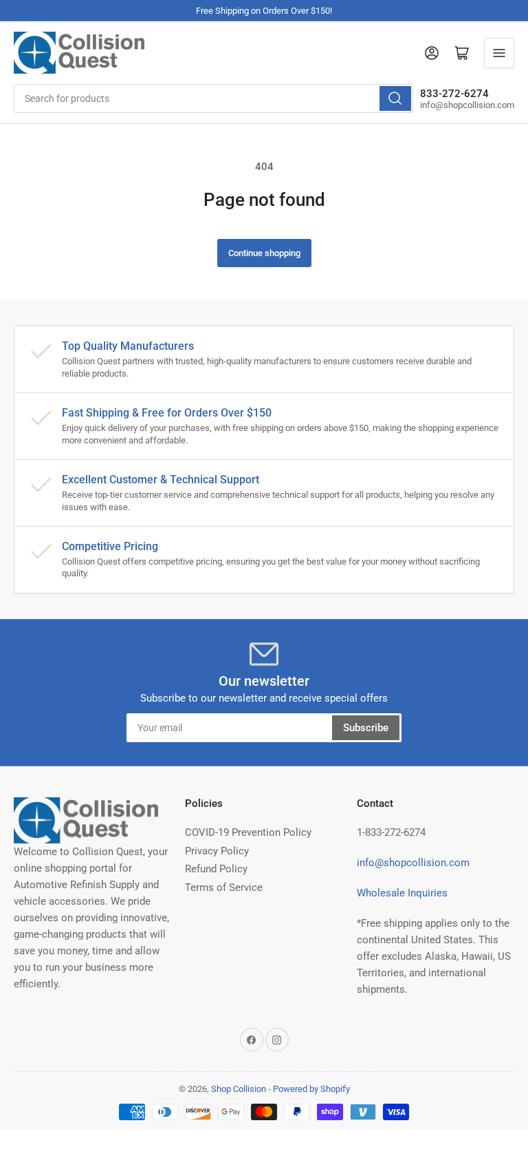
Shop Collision (238, 1089)
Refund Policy (216, 869)
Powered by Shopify (311, 1089)
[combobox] (213, 98)
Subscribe (365, 728)
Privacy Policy (217, 851)
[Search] (395, 98)
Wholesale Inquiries (402, 893)
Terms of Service (224, 887)
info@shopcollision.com (413, 863)
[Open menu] (499, 53)
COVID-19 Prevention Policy (248, 832)
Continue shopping (264, 253)
